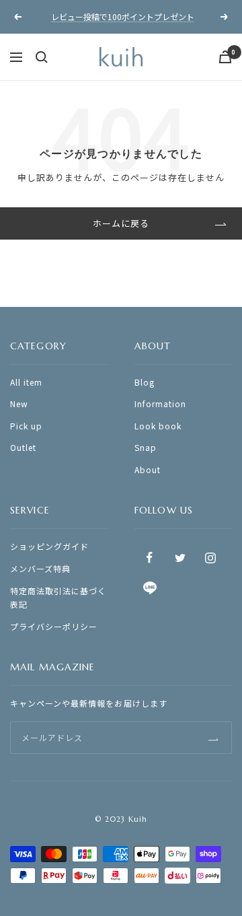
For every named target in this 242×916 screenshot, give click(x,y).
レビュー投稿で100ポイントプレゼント (122, 16)
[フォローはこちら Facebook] (149, 557)
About (147, 469)
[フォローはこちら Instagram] (210, 557)
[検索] (42, 57)
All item (26, 382)
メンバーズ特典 (40, 568)
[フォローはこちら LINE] (149, 588)
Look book (158, 425)
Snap (145, 447)
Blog (144, 382)
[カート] (225, 56)
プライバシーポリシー (53, 626)
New (19, 403)
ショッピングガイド (49, 546)
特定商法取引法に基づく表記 (58, 597)
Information (160, 403)
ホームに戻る (121, 223)
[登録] (213, 737)
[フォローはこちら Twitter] (180, 557)
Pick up (26, 425)
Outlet (23, 447)
